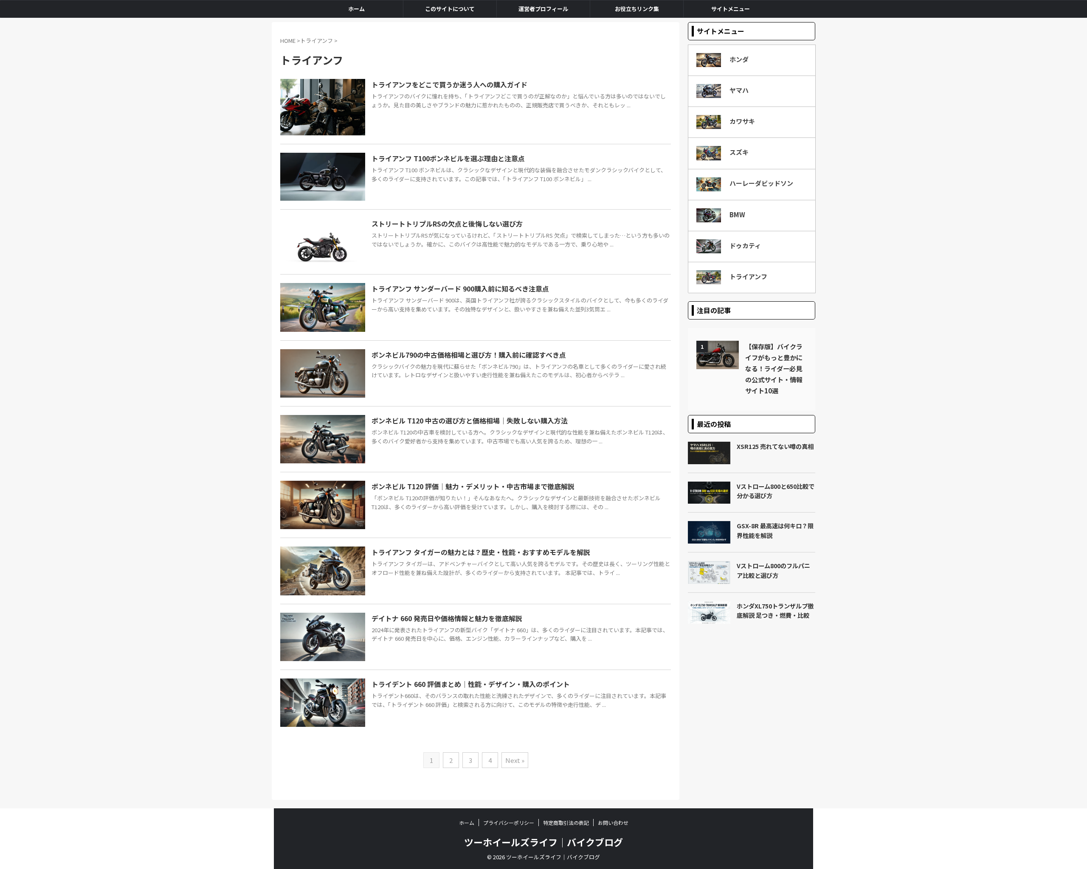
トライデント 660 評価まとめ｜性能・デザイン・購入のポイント (471, 684)
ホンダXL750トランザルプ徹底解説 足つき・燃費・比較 (775, 610)
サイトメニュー (730, 9)
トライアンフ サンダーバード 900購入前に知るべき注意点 (460, 288)
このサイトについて (450, 9)
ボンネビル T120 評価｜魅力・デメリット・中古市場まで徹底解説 (473, 486)
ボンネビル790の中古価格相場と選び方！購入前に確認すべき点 (469, 355)
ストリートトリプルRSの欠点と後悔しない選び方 (447, 224)
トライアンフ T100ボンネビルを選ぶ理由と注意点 (448, 158)
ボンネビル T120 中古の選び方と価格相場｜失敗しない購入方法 (470, 420)
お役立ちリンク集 (637, 9)
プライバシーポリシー (508, 822)
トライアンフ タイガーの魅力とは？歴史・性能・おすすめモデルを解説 (481, 552)
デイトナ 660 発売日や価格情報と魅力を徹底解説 (447, 618)
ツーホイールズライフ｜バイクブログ (543, 842)
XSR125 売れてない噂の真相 (775, 446)
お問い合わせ (613, 822)
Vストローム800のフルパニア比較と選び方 (773, 570)
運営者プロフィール (543, 9)
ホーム (356, 9)
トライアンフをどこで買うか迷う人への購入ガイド (449, 84)
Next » (514, 760)
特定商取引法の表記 (566, 822)
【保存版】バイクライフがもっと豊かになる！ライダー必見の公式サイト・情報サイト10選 (774, 368)
